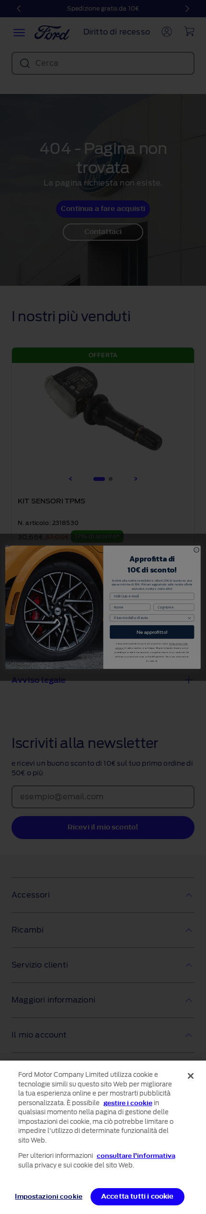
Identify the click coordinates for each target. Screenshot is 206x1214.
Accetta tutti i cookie (137, 1196)
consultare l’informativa (136, 1155)
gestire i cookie (127, 1103)
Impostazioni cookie (48, 1196)
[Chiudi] (190, 1075)
